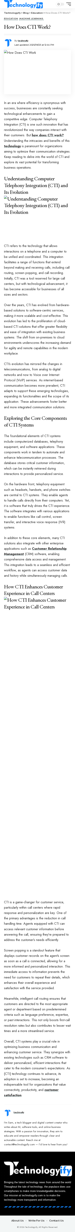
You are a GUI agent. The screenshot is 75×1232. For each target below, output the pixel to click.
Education (11, 19)
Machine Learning (31, 19)
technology (12, 146)
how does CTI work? (48, 135)
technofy (23, 40)
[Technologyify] (23, 4)
